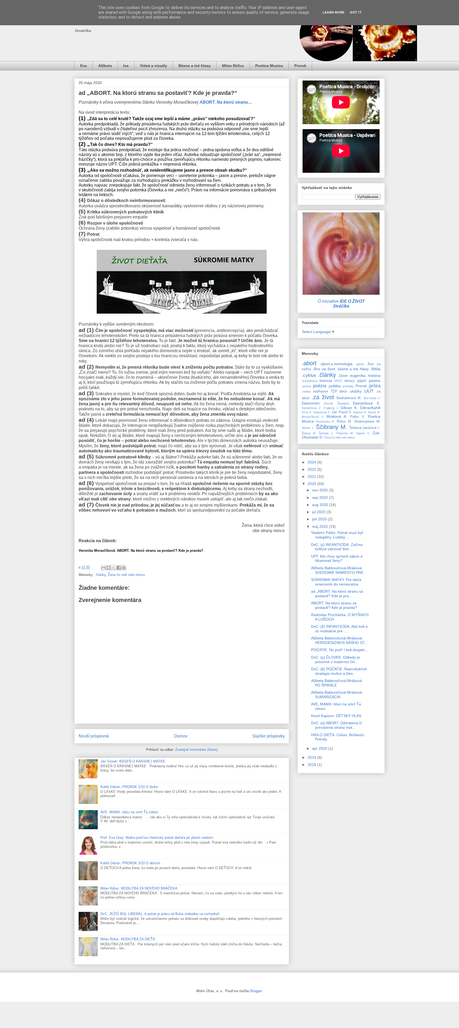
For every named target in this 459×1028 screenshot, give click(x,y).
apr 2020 (320, 748)
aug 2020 (320, 505)
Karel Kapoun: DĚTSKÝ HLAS (336, 716)
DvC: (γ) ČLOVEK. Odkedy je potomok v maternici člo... (335, 659)
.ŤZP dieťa (338, 391)
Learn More (333, 12)
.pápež (361, 381)
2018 (312, 764)
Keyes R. (374, 412)
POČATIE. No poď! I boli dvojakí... (339, 650)
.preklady (348, 386)
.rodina (306, 391)
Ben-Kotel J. (372, 398)
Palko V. (357, 417)
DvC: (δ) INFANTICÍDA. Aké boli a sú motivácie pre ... (339, 628)
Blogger (256, 991)
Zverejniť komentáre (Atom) (196, 750)
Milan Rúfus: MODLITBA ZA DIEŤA (127, 939)
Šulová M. (309, 433)
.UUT (368, 391)
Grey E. (307, 412)
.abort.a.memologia (336, 364)
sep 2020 (320, 497)
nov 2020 (320, 490)
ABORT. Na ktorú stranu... (225, 102)
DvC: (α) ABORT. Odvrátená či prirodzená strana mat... (336, 725)
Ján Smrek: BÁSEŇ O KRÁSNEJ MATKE (132, 761)
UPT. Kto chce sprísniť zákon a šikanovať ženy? (337, 558)
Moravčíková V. (313, 416)
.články (100, 575)
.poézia (319, 385)
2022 (312, 469)
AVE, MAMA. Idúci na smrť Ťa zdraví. (129, 812)
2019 (312, 757)
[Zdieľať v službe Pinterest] (123, 567)
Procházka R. (325, 421)
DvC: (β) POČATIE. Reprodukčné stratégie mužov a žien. (339, 671)
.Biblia (375, 369)
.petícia (306, 386)
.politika (334, 386)
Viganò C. (363, 433)
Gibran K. (349, 408)
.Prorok (361, 386)
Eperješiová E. (366, 403)
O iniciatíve (341, 303)
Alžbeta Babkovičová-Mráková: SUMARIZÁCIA (337, 694)
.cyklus (309, 375)
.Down (343, 376)
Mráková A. (336, 416)
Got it (356, 12)
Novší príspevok (94, 736)
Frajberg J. (331, 408)
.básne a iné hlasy (353, 369)
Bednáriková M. (349, 398)
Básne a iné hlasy (194, 66)
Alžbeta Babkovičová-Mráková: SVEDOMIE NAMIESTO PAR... (338, 570)
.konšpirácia (309, 380)
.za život (323, 397)
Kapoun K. (360, 412)
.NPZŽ (338, 380)
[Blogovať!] (108, 567)
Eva (83, 66)
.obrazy (349, 381)
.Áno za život (324, 369)
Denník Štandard (336, 403)
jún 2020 (320, 519)
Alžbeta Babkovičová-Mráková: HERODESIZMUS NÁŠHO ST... (339, 640)
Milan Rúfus (233, 66)
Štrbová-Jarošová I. (364, 428)
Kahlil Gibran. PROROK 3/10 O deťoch (130, 863)
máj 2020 (320, 526)
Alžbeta (105, 66)
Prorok (300, 66)
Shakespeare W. (367, 421)
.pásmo (374, 380)
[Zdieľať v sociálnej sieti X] (113, 567)
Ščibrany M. (331, 427)
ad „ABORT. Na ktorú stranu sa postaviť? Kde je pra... (337, 593)
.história (373, 375)
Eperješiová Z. (311, 408)
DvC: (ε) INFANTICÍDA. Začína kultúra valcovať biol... (337, 546)
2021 (312, 476)
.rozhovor (320, 391)
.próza (374, 385)
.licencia (325, 380)
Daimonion (311, 403)
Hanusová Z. (321, 412)
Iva (126, 66)
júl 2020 (319, 512)
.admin (359, 364)
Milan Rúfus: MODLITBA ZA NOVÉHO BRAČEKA (138, 888)
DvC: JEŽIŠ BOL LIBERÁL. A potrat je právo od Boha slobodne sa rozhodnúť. (160, 914)
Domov (181, 736)
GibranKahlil (370, 408)
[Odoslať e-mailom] (103, 567)
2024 (312, 462)
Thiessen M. (345, 433)
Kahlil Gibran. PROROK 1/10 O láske (129, 787)
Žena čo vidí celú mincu (126, 575)
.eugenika (357, 375)
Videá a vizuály (153, 66)
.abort (309, 363)
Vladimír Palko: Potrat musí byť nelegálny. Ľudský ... (337, 534)
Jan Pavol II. (342, 412)
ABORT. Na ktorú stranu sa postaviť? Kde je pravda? (334, 605)
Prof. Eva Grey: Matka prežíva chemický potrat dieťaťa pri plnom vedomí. (157, 838)
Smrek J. (308, 427)
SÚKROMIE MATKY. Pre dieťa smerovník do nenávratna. (336, 582)
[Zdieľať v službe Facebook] (118, 567)
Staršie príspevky (268, 736)
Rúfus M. (344, 421)
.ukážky (355, 391)
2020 (312, 484)
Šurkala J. (326, 433)
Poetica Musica (269, 66)
